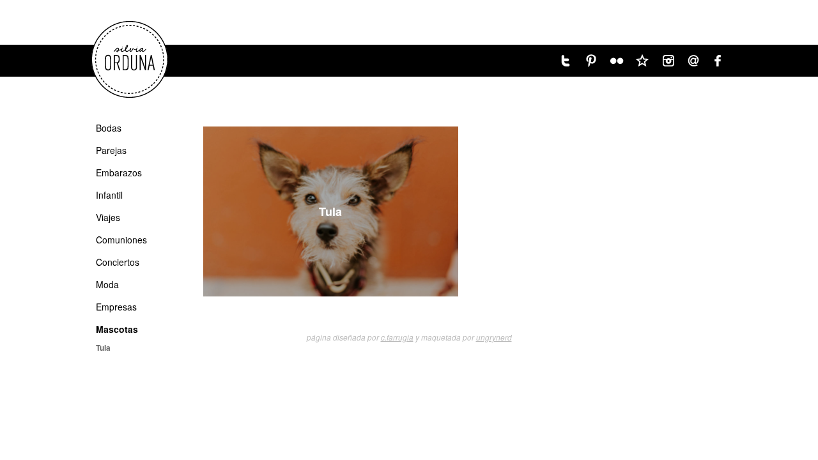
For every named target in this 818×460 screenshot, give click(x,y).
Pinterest (591, 60)
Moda (107, 284)
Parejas (111, 150)
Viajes (108, 217)
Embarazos (119, 172)
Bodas (108, 127)
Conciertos (117, 262)
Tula (330, 211)
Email (693, 60)
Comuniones (121, 239)
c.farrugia (397, 337)
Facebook (719, 60)
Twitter (565, 60)
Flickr (616, 60)
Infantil (109, 194)
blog (642, 60)
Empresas (116, 306)
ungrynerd (494, 337)
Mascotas (117, 329)
